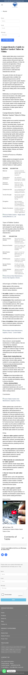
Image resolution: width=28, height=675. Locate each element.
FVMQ (3, 649)
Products (3, 615)
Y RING (14, 652)
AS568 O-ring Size (5, 647)
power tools (18, 649)
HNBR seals (12, 649)
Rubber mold (4, 652)
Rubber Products (5, 635)
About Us (3, 618)
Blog (2, 621)
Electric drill (12, 647)
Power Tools (4, 638)
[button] (23, 538)
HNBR (7, 649)
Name (2, 18)
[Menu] (2, 5)
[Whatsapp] (6, 554)
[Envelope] (2, 554)
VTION (9, 652)
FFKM (18, 647)
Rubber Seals (4, 633)
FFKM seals (22, 647)
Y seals (18, 652)
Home (2, 612)
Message (3, 32)
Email (2, 25)
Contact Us (4, 624)
